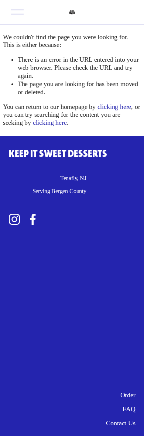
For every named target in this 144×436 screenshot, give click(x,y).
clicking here (114, 106)
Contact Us (120, 423)
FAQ (129, 409)
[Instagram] (14, 219)
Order (128, 395)
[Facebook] (33, 219)
